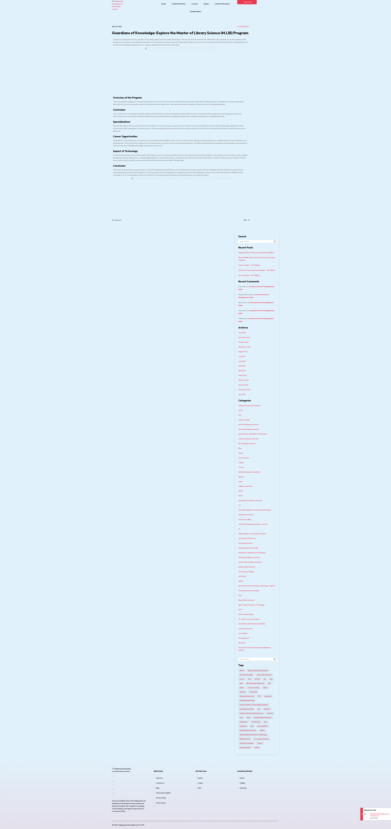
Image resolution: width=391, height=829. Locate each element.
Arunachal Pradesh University (248, 429)
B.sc (249, 679)
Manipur (267, 709)
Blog (239, 448)
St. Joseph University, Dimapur (249, 619)
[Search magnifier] (274, 241)
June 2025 (242, 333)
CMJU (265, 688)
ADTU (240, 410)
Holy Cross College (244, 519)
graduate (268, 696)
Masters (270, 713)
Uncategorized (243, 638)
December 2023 (244, 390)
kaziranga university (247, 709)
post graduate (262, 726)
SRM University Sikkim (246, 614)
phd (252, 726)
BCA (241, 683)
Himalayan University (247, 700)
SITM (240, 610)
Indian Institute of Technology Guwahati (252, 534)
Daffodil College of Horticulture (249, 472)
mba (241, 718)
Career (240, 453)
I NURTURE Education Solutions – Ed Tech (252, 524)
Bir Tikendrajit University (246, 444)
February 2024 (243, 380)
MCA (248, 718)
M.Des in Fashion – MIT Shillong (249, 265)
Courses (241, 467)
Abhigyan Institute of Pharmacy (249, 406)
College (241, 462)
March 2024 (242, 375)
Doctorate (253, 692)
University (241, 643)
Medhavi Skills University (246, 567)
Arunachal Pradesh (246, 675)
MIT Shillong (256, 722)
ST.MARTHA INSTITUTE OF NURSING (251, 624)
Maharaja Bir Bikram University (249, 557)
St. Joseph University (261, 739)
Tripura (259, 743)
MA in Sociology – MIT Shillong (248, 275)
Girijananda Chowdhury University (250, 500)
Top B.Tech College (246, 743)
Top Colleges (242, 633)
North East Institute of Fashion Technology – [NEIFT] (256, 586)
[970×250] (180, 190)
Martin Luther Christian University (250, 562)
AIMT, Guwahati (244, 420)
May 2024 (241, 366)
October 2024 (243, 342)
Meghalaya (244, 722)
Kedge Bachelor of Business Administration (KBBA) (256, 253)
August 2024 (243, 352)
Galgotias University (245, 486)
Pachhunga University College (248, 591)
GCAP (240, 491)
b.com (242, 679)
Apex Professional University (248, 424)
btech (242, 688)
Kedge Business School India (248, 548)
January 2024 (243, 385)
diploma (243, 692)
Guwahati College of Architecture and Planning (254, 510)
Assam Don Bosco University (248, 439)
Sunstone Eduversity (245, 629)
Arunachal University (264, 675)
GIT (239, 505)
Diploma (241, 477)
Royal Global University (246, 600)
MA (259, 709)
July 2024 (241, 356)
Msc (265, 722)
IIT (239, 529)
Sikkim (262, 730)
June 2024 (242, 361)
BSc (269, 683)
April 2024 (242, 371)
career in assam (253, 688)
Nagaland (243, 726)
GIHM (240, 496)
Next (245, 220)
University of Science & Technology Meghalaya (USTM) (254, 648)
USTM (257, 747)
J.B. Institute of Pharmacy (247, 538)
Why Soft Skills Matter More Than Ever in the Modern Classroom (256, 258)
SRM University (245, 739)
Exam (240, 481)
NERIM (240, 581)
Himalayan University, (245, 515)
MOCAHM (242, 576)
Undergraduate (245, 747)
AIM (239, 415)
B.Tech (257, 679)
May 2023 (241, 394)
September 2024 (244, 347)
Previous (117, 220)
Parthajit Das (244, 26)
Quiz (240, 595)
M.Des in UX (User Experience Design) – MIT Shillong (256, 270)
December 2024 (244, 337)
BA (265, 679)
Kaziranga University (245, 543)
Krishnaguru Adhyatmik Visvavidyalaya (252, 553)
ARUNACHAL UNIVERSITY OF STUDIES (252, 434)
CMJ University (243, 458)
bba (271, 679)
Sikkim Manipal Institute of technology (251, 605)
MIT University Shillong (246, 572)
